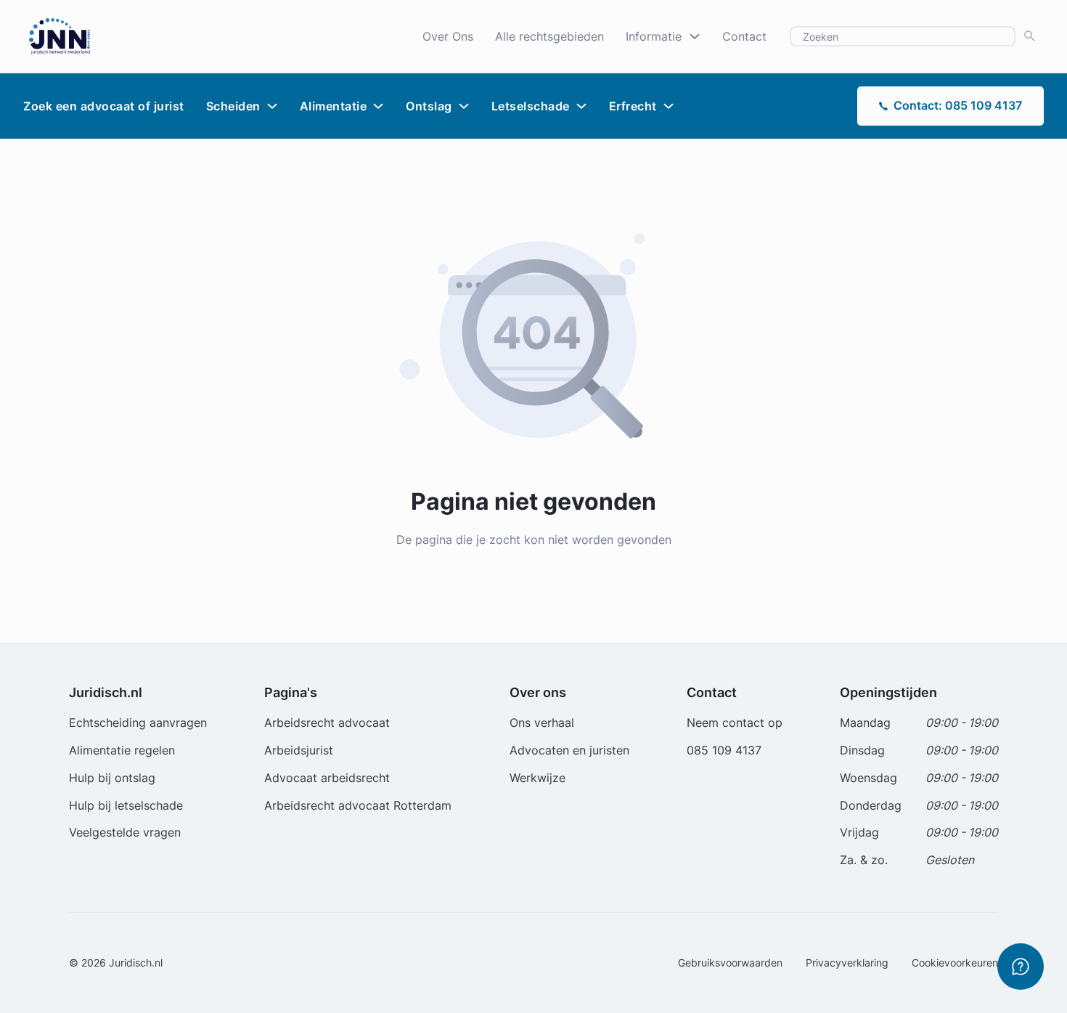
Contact (744, 36)
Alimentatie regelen (122, 750)
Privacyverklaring (847, 962)
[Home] (59, 35)
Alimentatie (333, 106)
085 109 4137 (724, 750)
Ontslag (429, 106)
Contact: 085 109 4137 (958, 105)
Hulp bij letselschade (126, 805)
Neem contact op (734, 722)
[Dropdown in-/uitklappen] (694, 36)
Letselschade (530, 106)
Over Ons (447, 36)
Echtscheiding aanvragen (138, 722)
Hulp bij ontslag (112, 777)
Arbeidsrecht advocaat (327, 722)
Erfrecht (633, 106)
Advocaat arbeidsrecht (327, 777)
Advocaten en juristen (569, 750)
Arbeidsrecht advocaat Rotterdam (357, 805)
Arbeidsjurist (298, 750)
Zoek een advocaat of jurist (103, 106)
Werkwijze (537, 777)
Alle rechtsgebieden (549, 36)
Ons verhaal (542, 722)
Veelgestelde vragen (125, 832)
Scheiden (233, 106)
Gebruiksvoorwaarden (730, 962)
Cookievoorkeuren (955, 962)
